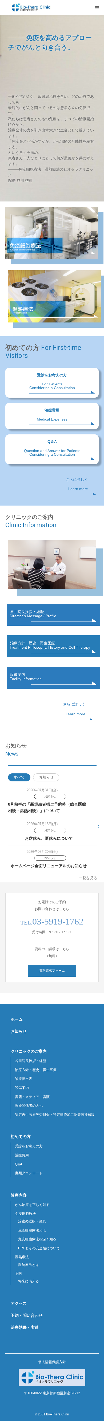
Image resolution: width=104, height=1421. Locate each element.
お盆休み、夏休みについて (49, 838)
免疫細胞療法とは (32, 1230)
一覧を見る (88, 878)
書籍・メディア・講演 (32, 1097)
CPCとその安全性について (39, 1248)
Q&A (18, 1164)
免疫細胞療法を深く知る (37, 1239)
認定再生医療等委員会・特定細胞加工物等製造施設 (55, 1115)
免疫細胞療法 (25, 1214)
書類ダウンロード (29, 1173)
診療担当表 (23, 1079)
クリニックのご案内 (29, 1051)
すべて (19, 777)
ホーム (17, 1019)
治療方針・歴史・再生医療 (36, 1070)
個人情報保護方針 (52, 1362)
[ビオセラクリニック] (31, 7)
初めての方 (21, 1137)
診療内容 (19, 1195)
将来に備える (28, 1281)
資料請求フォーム (52, 970)
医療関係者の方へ (29, 1106)
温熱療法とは (28, 1265)
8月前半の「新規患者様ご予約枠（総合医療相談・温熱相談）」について (47, 807)
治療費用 (22, 1155)
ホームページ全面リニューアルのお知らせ (49, 865)
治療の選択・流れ (32, 1221)
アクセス (19, 1303)
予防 (18, 1273)
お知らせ (46, 777)
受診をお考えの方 (29, 1146)
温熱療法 (22, 1257)
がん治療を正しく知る (32, 1205)
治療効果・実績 (25, 1327)
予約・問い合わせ (27, 1315)
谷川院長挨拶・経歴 (30, 1061)
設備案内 (22, 1088)
